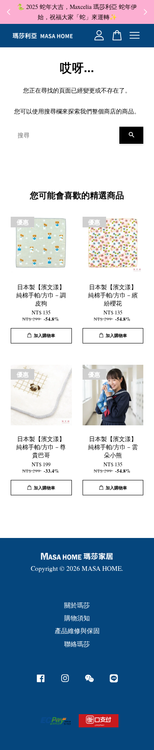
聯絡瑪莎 (77, 644)
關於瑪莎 (77, 605)
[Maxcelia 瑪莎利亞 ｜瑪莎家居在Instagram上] (65, 681)
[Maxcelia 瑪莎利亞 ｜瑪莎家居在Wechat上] (89, 681)
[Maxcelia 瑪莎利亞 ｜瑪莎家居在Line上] (114, 681)
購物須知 (77, 617)
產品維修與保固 (77, 630)
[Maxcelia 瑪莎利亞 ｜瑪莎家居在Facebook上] (41, 681)
